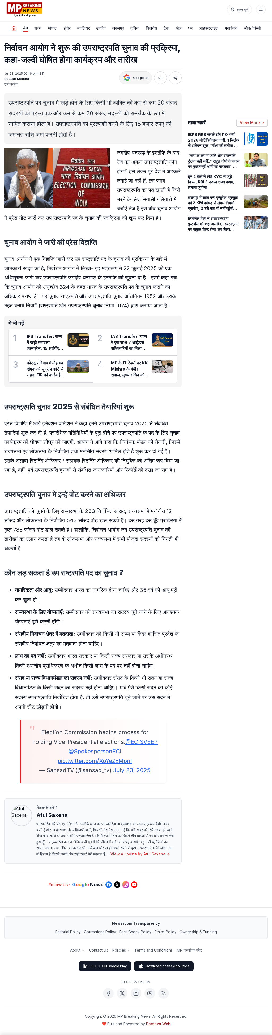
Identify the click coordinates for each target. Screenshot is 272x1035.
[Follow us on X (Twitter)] (117, 884)
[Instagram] (136, 993)
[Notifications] (261, 9)
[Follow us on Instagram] (125, 884)
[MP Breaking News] (24, 9)
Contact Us (98, 950)
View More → (252, 122)
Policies (119, 950)
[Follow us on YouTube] (134, 884)
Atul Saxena (19, 79)
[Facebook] (108, 993)
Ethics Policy (165, 932)
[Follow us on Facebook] (108, 884)
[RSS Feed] (163, 993)
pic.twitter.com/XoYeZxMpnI (95, 761)
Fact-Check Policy (135, 932)
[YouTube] (149, 993)
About (75, 950)
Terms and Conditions (153, 950)
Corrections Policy (100, 932)
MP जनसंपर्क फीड (189, 950)
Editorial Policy (68, 932)
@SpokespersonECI (95, 751)
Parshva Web (158, 1023)
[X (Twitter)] (122, 993)
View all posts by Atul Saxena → (140, 854)
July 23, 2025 (131, 770)
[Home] (14, 28)
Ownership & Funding (198, 932)
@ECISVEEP (141, 742)
